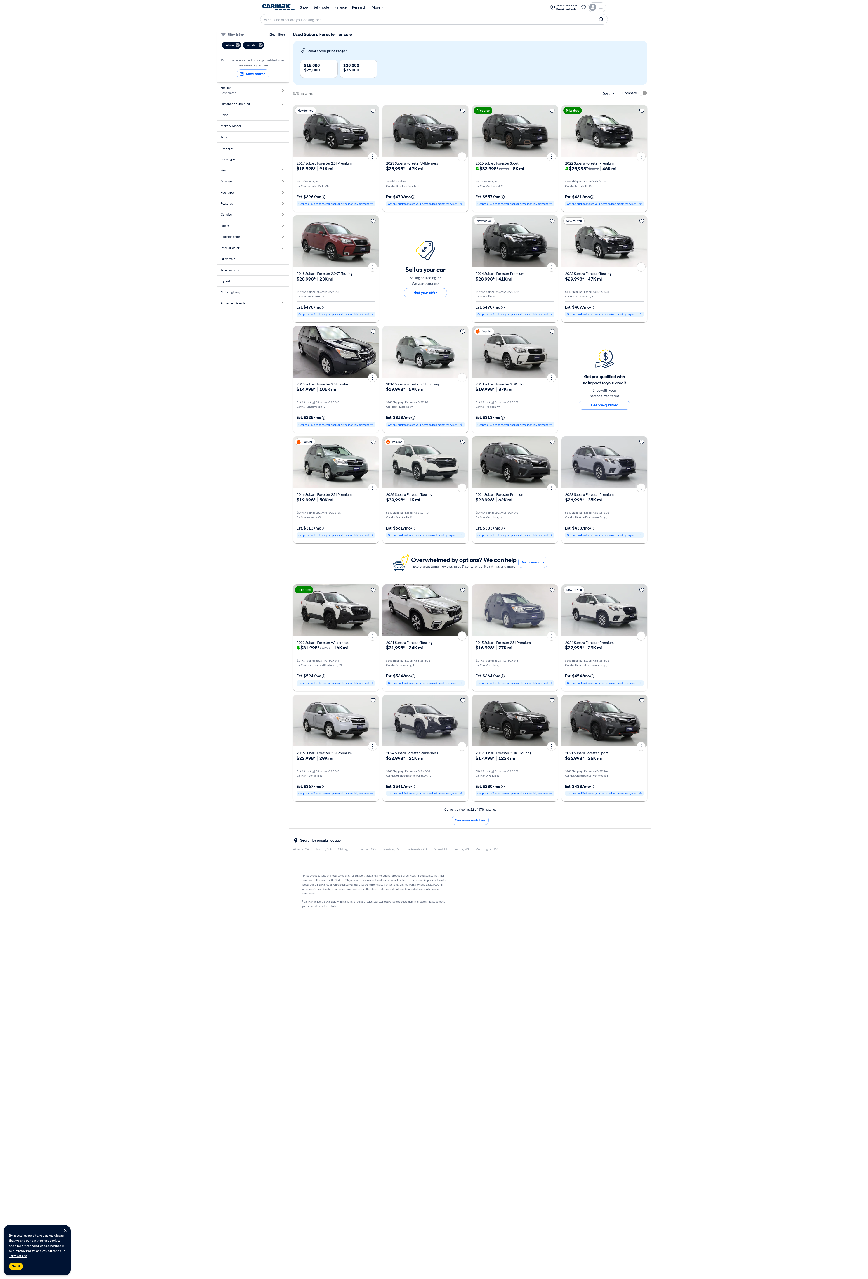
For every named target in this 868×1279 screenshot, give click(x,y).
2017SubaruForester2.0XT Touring (503, 753)
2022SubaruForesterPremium (589, 163)
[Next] (374, 131)
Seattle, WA (462, 849)
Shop (304, 7)
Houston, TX (390, 849)
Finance (340, 7)
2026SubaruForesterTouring (409, 494)
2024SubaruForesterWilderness (412, 753)
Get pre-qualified (604, 405)
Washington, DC (487, 849)
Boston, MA (323, 849)
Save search (256, 73)
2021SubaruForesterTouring (409, 642)
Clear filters (277, 34)
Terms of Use (18, 1256)
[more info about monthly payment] (324, 197)
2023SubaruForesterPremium (589, 494)
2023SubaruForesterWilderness (412, 163)
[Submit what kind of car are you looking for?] (601, 19)
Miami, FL (441, 849)
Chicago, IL (345, 849)
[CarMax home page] (278, 7)
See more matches (470, 820)
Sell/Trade (321, 7)
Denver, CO (367, 849)
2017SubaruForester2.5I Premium (324, 163)
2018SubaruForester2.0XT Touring (324, 273)
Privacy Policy (25, 1251)
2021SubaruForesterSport (586, 753)
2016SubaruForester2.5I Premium (324, 494)
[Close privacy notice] (65, 1230)
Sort (606, 93)
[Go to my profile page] (597, 7)
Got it (16, 1266)
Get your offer (425, 292)
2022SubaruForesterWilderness (323, 642)
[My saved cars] (583, 7)
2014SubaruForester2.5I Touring (412, 384)
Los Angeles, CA (416, 849)
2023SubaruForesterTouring (588, 273)
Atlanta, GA (301, 849)
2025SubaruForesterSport (497, 163)
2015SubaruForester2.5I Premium (503, 642)
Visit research (533, 562)
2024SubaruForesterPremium (500, 273)
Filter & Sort (236, 35)
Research (359, 7)
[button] (231, 45)
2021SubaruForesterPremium (500, 494)
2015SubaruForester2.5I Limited (323, 384)
